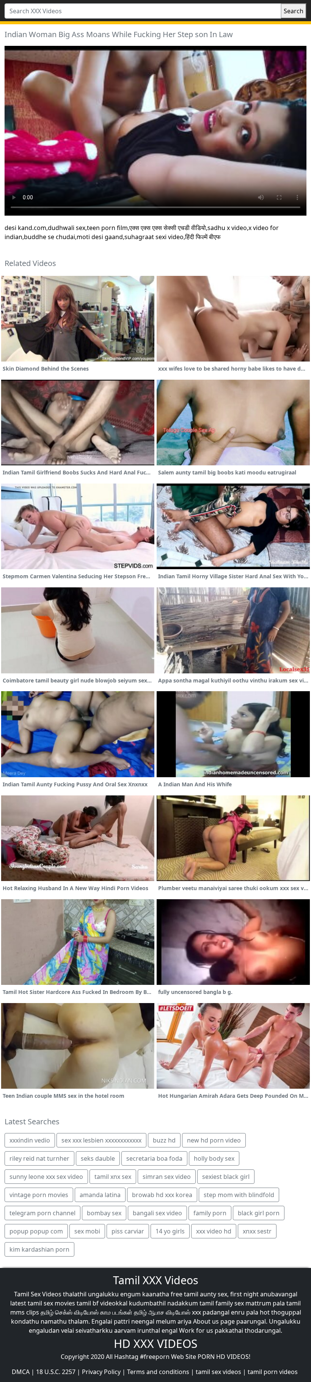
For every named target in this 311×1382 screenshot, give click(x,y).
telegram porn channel (42, 1213)
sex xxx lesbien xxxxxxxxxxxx (101, 1140)
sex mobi (87, 1231)
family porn (209, 1213)
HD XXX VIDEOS (155, 1343)
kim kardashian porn (39, 1249)
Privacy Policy (101, 1372)
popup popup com (36, 1231)
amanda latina (100, 1195)
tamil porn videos (273, 1372)
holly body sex (214, 1158)
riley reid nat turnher (39, 1158)
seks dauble (98, 1158)
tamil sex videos (218, 1372)
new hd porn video (214, 1140)
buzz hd (164, 1140)
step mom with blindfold (239, 1195)
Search (293, 11)
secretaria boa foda (154, 1158)
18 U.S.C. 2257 (55, 1372)
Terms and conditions (158, 1372)
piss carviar (128, 1231)
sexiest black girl (226, 1176)
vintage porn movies (38, 1195)
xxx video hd (213, 1231)
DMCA (21, 1372)
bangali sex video (157, 1213)
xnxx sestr (257, 1231)
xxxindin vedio (29, 1140)
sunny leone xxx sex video (46, 1176)
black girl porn (259, 1213)
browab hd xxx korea (162, 1195)
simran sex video (167, 1176)
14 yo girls (170, 1231)
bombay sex (104, 1213)
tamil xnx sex (112, 1176)
